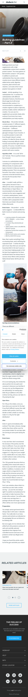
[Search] (24, 2)
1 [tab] (12, 597)
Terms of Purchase (14, 694)
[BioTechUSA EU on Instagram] (14, 675)
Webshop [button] (6, 650)
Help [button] (4, 655)
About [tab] (23, 334)
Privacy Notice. (15, 349)
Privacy (9, 690)
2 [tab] (15, 597)
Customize (13, 361)
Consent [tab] (5, 334)
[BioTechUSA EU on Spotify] (8, 681)
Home (3, 6)
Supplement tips (10, 6)
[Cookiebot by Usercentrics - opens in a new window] (19, 330)
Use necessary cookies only (14, 366)
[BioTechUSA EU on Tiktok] (20, 681)
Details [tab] (14, 334)
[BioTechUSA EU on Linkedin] (14, 681)
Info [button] (4, 660)
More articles (14, 605)
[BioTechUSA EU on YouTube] (20, 675)
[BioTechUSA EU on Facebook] (8, 675)
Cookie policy (17, 690)
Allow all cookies (14, 356)
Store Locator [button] (8, 665)
